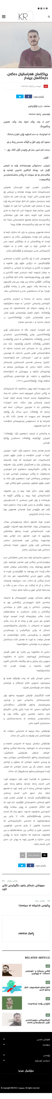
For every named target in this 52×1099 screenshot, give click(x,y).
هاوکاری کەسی (43, 1039)
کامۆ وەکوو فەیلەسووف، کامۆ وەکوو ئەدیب (37, 989)
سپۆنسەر (46, 1045)
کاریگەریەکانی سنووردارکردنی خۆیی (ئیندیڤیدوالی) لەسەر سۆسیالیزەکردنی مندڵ (37, 1022)
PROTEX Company (18, 1088)
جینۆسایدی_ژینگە (33, 855)
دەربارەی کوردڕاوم (42, 1061)
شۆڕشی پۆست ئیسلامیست (39, 1003)
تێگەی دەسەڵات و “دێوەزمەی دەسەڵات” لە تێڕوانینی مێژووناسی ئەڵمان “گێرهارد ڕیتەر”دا (37, 974)
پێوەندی (46, 1055)
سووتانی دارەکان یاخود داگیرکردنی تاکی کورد (23, 887)
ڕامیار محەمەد (27, 86)
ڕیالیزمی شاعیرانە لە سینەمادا (34, 905)
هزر (46, 86)
